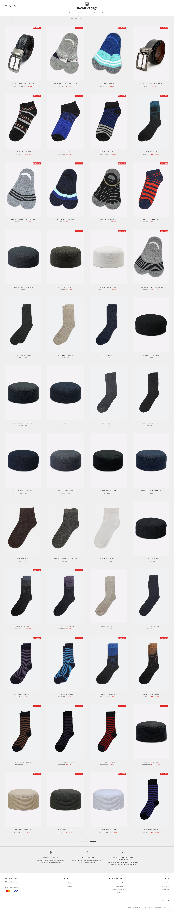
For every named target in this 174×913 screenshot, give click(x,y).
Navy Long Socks (108, 355)
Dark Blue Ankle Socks (151, 219)
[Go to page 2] (81, 839)
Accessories (82, 12)
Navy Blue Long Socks (150, 626)
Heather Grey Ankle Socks (65, 558)
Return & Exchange (118, 889)
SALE (71, 12)
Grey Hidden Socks (108, 219)
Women (95, 12)
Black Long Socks (23, 355)
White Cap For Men (108, 287)
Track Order (120, 893)
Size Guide (165, 889)
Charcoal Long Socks (23, 694)
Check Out (68, 886)
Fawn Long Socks (65, 355)
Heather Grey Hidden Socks (66, 84)
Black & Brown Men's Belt (23, 84)
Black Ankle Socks (108, 151)
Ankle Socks (65, 151)
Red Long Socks (108, 762)
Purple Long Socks (66, 626)
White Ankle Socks (108, 558)
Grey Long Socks (108, 423)
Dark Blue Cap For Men (66, 423)
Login (70, 883)
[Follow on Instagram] (163, 901)
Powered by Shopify (155, 907)
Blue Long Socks (108, 694)
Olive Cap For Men (66, 287)
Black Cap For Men (151, 355)
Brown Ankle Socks (23, 558)
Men (103, 12)
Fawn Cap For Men (23, 830)
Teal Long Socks (151, 151)
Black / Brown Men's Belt (151, 84)
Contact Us (165, 886)
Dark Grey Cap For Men (23, 287)
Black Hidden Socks (65, 219)
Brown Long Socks (151, 694)
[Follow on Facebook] (168, 901)
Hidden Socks (108, 84)
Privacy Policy (119, 886)
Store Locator (165, 883)
